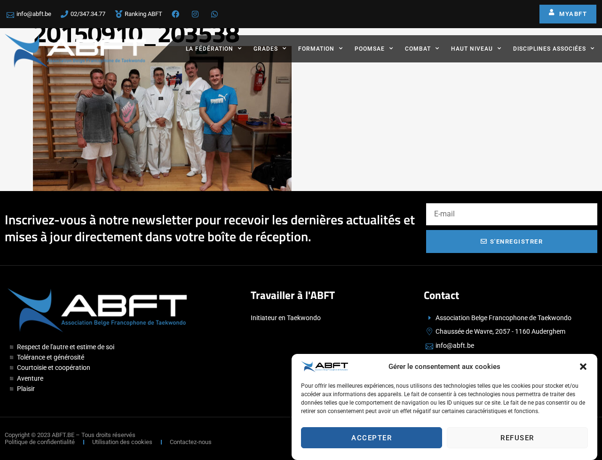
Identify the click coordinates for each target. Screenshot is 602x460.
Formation (316, 49)
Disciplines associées (549, 49)
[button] (583, 366)
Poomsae (370, 49)
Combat (418, 49)
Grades (265, 49)
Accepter (371, 438)
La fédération (209, 49)
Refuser (517, 438)
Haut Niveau (472, 49)
